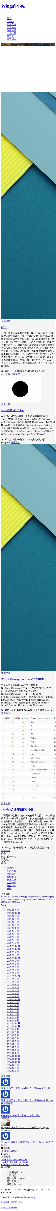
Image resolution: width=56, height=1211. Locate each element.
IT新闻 (10, 21)
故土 (4, 327)
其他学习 (11, 876)
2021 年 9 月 (13, 922)
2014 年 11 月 (13, 1059)
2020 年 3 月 (13, 940)
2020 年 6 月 (13, 937)
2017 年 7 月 (13, 981)
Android (33, 899)
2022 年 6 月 (13, 919)
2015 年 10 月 (13, 1026)
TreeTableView (16, 897)
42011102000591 (9, 1207)
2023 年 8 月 (13, 916)
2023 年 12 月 (13, 913)
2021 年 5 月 (13, 925)
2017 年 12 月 (13, 975)
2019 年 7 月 (13, 955)
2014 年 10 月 (13, 1062)
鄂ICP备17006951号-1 (12, 1202)
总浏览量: (12, 1178)
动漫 (25, 897)
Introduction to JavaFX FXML (15, 1164)
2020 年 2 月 (13, 943)
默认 (9, 888)
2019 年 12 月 (13, 946)
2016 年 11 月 (13, 999)
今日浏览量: (13, 1172)
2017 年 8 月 (13, 978)
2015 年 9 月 (13, 1029)
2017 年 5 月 (13, 987)
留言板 (10, 36)
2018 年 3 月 (13, 970)
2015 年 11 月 (13, 1023)
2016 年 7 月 (13, 1008)
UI (2, 897)
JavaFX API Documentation (14, 1159)
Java (5, 897)
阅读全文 (15, 374)
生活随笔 (11, 27)
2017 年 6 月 (13, 984)
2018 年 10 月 (13, 958)
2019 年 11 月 (13, 949)
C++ (28, 899)
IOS (39, 899)
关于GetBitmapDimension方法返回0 (22, 679)
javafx (18, 902)
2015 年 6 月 (13, 1038)
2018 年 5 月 (13, 964)
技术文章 (11, 24)
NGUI (3, 899)
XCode (42, 897)
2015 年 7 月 (13, 1035)
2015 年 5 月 (13, 1041)
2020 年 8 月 (13, 934)
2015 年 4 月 (13, 1044)
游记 (52, 897)
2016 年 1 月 (13, 1020)
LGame (4, 1154)
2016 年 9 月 (13, 1002)
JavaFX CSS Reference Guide (15, 1162)
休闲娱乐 (11, 30)
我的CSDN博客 (9, 1151)
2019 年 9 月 (13, 952)
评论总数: (12, 1184)
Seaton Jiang (29, 1197)
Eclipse (31, 897)
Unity (43, 899)
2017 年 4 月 (13, 990)
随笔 (14, 902)
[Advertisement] (28, 69)
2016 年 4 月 (13, 1014)
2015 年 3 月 (13, 1047)
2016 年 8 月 (13, 1005)
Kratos (11, 1197)
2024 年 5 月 (13, 910)
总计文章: (12, 1181)
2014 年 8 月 (13, 1068)
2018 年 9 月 (13, 961)
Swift (47, 897)
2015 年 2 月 (13, 1050)
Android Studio (13, 899)
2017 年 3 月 (13, 993)
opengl (22, 899)
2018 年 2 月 (13, 972)
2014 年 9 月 (13, 1065)
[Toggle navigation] (2, 14)
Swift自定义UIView (12, 410)
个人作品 (11, 33)
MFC (36, 897)
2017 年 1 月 (13, 996)
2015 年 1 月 (13, 1053)
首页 (9, 18)
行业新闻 (11, 885)
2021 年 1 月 (13, 928)
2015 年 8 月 (13, 1032)
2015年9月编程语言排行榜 (17, 809)
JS (9, 897)
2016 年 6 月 (13, 1011)
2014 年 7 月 (13, 1071)
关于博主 (11, 39)
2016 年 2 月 (13, 1017)
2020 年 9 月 (13, 931)
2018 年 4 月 (13, 967)
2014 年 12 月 (13, 1056)
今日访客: (12, 1175)
